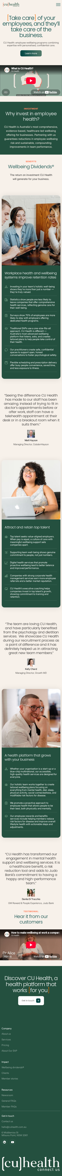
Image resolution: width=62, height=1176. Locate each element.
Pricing (5, 1045)
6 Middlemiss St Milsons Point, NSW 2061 (15, 1134)
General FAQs (9, 1100)
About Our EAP (9, 1050)
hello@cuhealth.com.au (14, 1126)
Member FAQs (9, 1106)
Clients (5, 1073)
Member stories (10, 1078)
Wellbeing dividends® (13, 1067)
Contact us (7, 1121)
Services (6, 1039)
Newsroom (7, 1095)
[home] (10, 4)
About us (6, 1033)
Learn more (31, 53)
